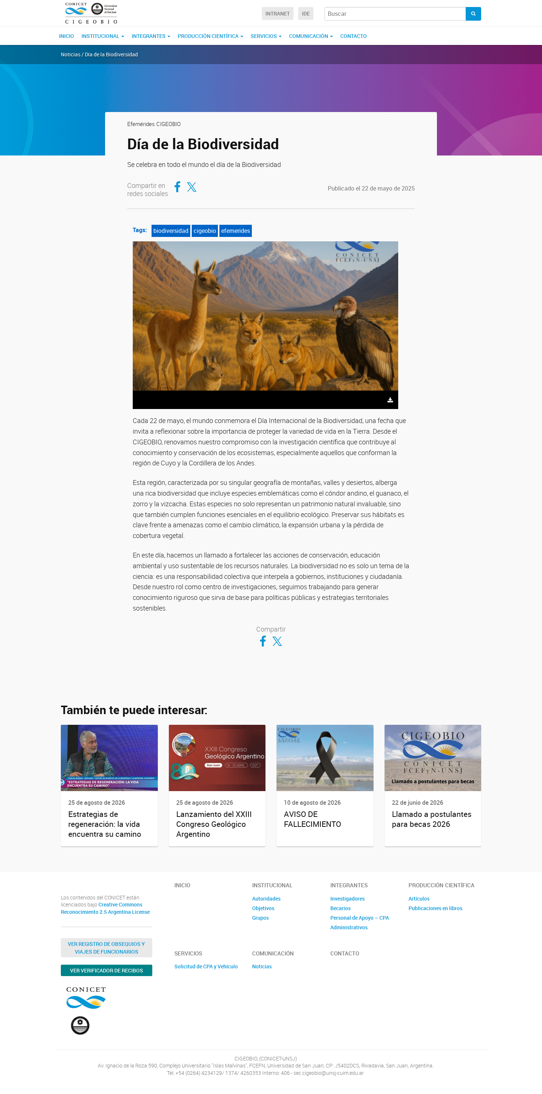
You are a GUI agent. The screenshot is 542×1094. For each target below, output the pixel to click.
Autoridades (266, 898)
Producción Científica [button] (209, 35)
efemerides (235, 231)
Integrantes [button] (149, 35)
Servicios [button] (264, 35)
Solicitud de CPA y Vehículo (206, 966)
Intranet (277, 13)
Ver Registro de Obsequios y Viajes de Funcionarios (106, 947)
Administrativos (349, 927)
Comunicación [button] (309, 35)
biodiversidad (170, 231)
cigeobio (205, 231)
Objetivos (263, 908)
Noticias (262, 966)
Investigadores (347, 898)
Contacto (353, 35)
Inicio (66, 35)
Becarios (340, 908)
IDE (306, 13)
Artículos (419, 898)
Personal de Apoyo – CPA (359, 917)
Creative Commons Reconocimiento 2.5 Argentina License (105, 908)
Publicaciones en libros (435, 908)
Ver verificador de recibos (106, 970)
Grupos (260, 917)
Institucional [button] (101, 35)
